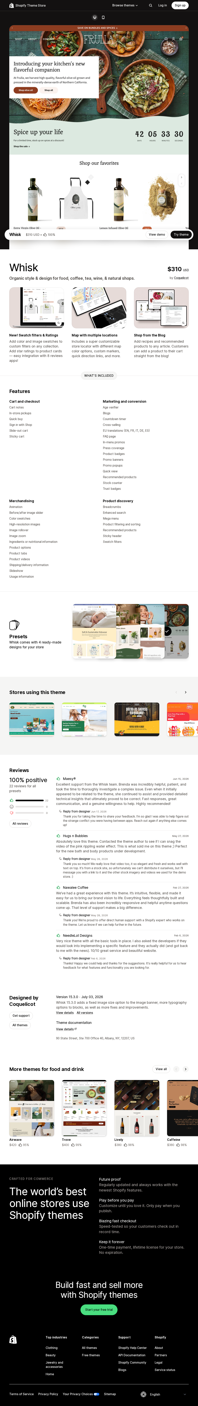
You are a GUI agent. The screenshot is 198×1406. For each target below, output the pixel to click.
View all (161, 1069)
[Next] (186, 692)
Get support (21, 1015)
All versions (85, 1013)
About (159, 1348)
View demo (157, 234)
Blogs (122, 1370)
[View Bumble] (94, 631)
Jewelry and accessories (54, 1365)
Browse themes (123, 5)
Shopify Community (132, 1362)
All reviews (20, 823)
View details (65, 1013)
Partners (161, 1355)
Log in (162, 5)
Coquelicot (181, 278)
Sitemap (110, 1394)
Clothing (52, 1348)
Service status (165, 1370)
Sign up (180, 5)
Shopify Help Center (132, 1348)
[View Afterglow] (143, 631)
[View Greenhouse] (118, 631)
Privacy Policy (48, 1394)
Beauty (51, 1355)
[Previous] (176, 692)
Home (50, 1374)
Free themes (91, 1355)
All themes (20, 1025)
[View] (31, 720)
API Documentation (131, 1355)
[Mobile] (103, 17)
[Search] (151, 5)
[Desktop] (95, 17)
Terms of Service (21, 1394)
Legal (158, 1362)
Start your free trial (99, 1310)
